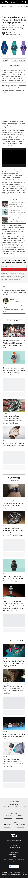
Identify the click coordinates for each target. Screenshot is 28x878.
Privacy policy (14, 849)
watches (19, 89)
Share (6, 60)
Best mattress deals (20, 824)
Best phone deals (7, 824)
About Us (14, 845)
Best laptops (8, 815)
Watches (9, 13)
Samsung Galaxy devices (20, 806)
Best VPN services (21, 809)
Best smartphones (8, 818)
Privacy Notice (20, 274)
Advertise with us (14, 854)
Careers (14, 856)
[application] (14, 156)
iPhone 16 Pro (7, 806)
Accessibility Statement (14, 840)
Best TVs (20, 815)
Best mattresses (19, 818)
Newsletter (23, 60)
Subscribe (18, 2)
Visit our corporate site (18, 872)
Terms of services (18, 273)
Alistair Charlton (11, 32)
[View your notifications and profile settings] (11, 2)
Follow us (15, 60)
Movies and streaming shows (7, 809)
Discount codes (20, 827)
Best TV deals (7, 827)
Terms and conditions (14, 847)
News (19, 34)
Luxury (3, 13)
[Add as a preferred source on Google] (14, 866)
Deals (11, 6)
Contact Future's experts (14, 843)
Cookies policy (14, 852)
